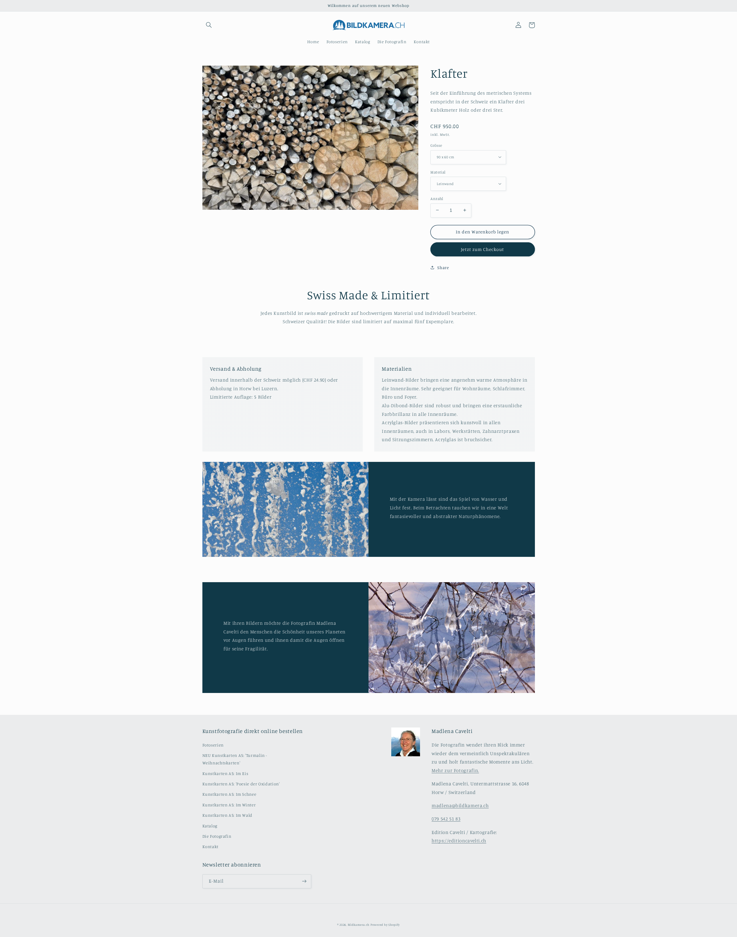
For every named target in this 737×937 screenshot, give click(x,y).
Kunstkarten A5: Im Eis (225, 773)
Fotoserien (213, 744)
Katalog (209, 825)
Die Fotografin (216, 836)
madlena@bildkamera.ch (460, 805)
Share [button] (443, 267)
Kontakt (210, 846)
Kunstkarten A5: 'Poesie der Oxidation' (241, 783)
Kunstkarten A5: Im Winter (229, 804)
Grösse (436, 145)
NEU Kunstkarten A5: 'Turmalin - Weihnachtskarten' (234, 759)
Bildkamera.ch (359, 924)
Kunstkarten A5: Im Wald (227, 815)
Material (437, 172)
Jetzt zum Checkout (482, 249)
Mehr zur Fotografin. (455, 770)
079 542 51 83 (446, 819)
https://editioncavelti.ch (459, 840)
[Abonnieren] (304, 881)
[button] (209, 25)
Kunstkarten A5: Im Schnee (229, 794)
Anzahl (436, 198)
